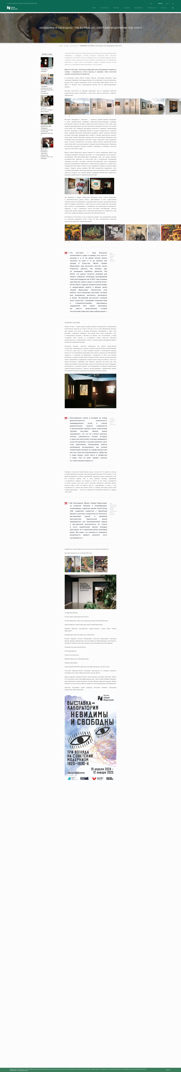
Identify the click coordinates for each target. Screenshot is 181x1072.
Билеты (160, 3)
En (169, 3)
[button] (65, 116)
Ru (166, 3)
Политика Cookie (23, 1070)
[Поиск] (172, 8)
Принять (168, 1069)
